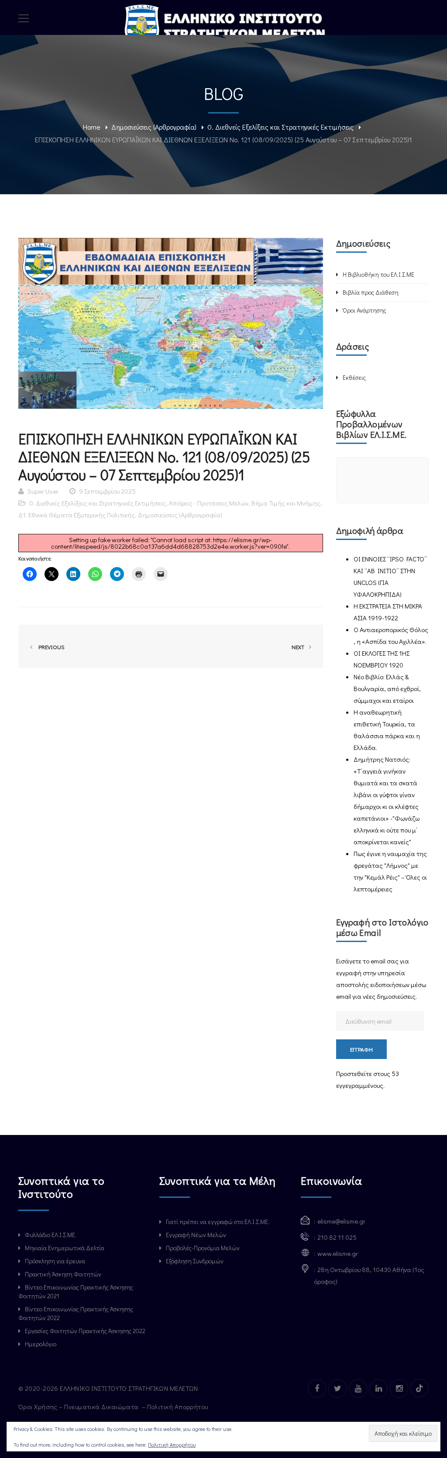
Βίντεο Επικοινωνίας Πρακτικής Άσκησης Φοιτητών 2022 (75, 1313)
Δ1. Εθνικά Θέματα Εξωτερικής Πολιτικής (76, 514)
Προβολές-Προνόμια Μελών (203, 1248)
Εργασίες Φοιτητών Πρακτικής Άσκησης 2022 (85, 1331)
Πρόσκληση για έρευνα (55, 1261)
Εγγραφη (361, 1049)
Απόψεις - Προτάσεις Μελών (208, 503)
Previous (50, 646)
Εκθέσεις (354, 377)
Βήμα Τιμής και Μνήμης (285, 503)
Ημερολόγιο (40, 1344)
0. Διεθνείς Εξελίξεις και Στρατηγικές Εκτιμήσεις (280, 126)
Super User (43, 491)
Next (299, 646)
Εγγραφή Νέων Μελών (196, 1235)
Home (91, 126)
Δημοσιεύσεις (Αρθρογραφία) (153, 126)
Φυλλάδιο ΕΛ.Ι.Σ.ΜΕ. (50, 1235)
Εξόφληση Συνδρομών (195, 1261)
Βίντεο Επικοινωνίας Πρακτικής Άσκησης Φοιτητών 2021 (75, 1291)
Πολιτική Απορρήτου (178, 1406)
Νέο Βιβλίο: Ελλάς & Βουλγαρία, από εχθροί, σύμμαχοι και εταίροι (387, 688)
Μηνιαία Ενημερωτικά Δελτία (64, 1248)
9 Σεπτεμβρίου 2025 (107, 491)
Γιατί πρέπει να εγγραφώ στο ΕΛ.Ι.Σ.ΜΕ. (217, 1221)
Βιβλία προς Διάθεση (371, 292)
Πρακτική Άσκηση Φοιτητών (63, 1274)
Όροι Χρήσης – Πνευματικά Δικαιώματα (79, 1406)
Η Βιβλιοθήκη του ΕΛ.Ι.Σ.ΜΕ (378, 274)
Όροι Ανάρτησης (364, 310)
